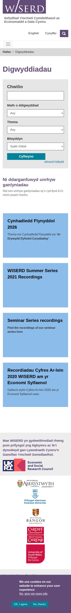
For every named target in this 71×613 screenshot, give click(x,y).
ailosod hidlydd (54, 161)
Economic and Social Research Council (35, 465)
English (33, 33)
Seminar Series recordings (35, 320)
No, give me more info (33, 593)
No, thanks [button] (39, 604)
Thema (12, 122)
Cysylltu (50, 33)
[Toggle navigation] (8, 44)
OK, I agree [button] (20, 604)
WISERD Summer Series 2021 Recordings (32, 273)
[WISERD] (24, 7)
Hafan (7, 51)
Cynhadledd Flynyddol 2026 (31, 223)
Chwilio (15, 86)
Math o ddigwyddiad (23, 105)
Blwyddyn (15, 138)
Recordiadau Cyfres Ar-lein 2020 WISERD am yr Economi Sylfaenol (35, 376)
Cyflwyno (26, 156)
